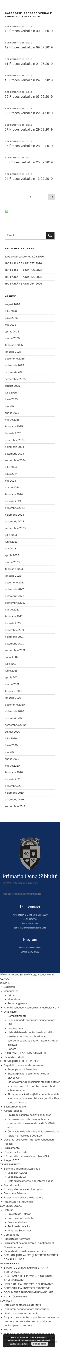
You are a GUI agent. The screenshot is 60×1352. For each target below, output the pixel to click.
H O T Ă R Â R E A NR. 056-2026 (23, 270)
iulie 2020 (11, 738)
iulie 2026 (11, 311)
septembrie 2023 (15, 528)
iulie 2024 (11, 467)
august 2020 (12, 731)
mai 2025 (10, 406)
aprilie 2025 (12, 412)
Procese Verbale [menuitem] (17, 1222)
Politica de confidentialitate (27, 893)
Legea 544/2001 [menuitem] (17, 1172)
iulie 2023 (11, 535)
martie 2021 (12, 684)
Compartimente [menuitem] (17, 1015)
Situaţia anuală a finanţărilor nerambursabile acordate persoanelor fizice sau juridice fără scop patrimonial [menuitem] (33, 1098)
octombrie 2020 (14, 718)
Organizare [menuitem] (10, 1011)
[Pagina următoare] (51, 197)
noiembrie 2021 (14, 636)
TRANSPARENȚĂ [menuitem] (10, 1164)
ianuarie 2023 (13, 575)
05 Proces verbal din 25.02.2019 (29, 162)
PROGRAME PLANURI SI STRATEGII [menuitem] (25, 1053)
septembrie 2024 (15, 460)
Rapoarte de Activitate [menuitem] (17, 1238)
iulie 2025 (11, 392)
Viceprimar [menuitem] (14, 999)
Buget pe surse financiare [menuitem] (23, 1069)
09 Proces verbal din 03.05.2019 (29, 96)
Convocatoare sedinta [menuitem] (21, 1218)
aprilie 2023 (12, 555)
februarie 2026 (14, 345)
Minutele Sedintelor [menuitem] (19, 1230)
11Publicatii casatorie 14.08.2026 (24, 256)
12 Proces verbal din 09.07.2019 (29, 47)
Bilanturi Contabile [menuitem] (15, 1106)
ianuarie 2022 (13, 623)
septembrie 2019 (15, 806)
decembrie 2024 (15, 440)
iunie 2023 (11, 541)
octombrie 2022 (14, 596)
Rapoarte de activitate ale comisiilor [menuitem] (25, 1251)
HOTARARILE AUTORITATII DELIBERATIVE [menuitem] (28, 1284)
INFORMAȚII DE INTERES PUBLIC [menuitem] (19, 1061)
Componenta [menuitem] (11, 1234)
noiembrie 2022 (14, 589)
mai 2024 (10, 480)
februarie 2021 (13, 691)
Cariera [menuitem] (12, 1048)
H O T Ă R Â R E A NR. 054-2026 (23, 283)
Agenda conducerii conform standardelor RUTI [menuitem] (31, 1007)
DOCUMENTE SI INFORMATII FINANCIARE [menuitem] (28, 1292)
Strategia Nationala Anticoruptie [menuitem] (23, 1189)
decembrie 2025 (15, 358)
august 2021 (12, 657)
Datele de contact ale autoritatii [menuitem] (22, 1304)
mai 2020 (10, 752)
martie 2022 (12, 609)
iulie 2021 (10, 663)
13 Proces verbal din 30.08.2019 (29, 30)
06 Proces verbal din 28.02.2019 (29, 145)
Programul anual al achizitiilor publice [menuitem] (29, 1114)
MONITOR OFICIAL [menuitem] (11, 1263)
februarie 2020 (14, 772)
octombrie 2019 (14, 799)
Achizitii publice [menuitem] (13, 1110)
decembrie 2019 (14, 785)
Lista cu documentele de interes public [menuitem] (30, 1180)
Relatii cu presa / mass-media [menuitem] (21, 1313)
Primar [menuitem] (12, 995)
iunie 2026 (11, 318)
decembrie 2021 (14, 630)
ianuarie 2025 (13, 433)
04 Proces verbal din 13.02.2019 (29, 178)
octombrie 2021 (14, 643)
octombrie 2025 (14, 372)
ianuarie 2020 (13, 779)
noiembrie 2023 (14, 514)
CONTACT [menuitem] (6, 1300)
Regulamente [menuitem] (12, 1147)
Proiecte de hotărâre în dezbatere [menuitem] (23, 1197)
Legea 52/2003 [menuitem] (17, 1176)
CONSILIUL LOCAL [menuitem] (11, 1205)
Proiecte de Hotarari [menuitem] (19, 1213)
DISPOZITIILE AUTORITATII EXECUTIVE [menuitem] (27, 1288)
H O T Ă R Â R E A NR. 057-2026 (23, 263)
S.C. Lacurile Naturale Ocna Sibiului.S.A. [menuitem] (27, 1156)
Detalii (25, 1344)
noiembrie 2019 (14, 792)
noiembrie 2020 (14, 711)
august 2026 (12, 304)
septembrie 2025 (15, 379)
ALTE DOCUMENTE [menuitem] (15, 1296)
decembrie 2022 (14, 582)
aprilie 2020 (12, 758)
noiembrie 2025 (14, 365)
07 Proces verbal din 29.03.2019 (29, 129)
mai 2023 (10, 548)
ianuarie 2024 (13, 501)
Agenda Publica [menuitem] (13, 1185)
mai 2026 (10, 324)
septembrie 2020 (15, 724)
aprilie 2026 (12, 331)
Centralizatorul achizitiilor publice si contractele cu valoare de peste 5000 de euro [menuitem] (31, 1123)
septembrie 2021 (15, 650)
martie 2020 (12, 765)
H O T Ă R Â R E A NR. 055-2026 (23, 277)
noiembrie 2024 (14, 446)
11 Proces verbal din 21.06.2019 (29, 63)
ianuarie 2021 (13, 697)
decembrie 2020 (15, 704)
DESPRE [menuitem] (5, 982)
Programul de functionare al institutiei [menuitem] (26, 1309)
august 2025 (12, 385)
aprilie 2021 (12, 677)
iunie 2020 (11, 745)
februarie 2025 (14, 426)
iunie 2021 (11, 670)
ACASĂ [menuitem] (4, 978)
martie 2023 (12, 562)
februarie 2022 (14, 616)
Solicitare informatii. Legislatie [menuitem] (22, 1168)
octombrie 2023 (14, 521)
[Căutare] (50, 235)
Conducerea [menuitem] (11, 991)
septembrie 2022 (15, 602)
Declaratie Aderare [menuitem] (15, 1193)
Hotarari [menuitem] (9, 1210)
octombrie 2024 (14, 453)
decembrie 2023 (15, 507)
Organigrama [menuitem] (15, 1028)
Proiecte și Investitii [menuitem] (15, 1152)
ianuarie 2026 (13, 351)
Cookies (7, 893)
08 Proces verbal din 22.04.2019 (29, 112)
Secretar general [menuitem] (17, 1003)
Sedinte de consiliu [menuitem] (19, 1226)
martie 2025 (12, 419)
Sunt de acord (39, 1343)
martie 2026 (12, 338)
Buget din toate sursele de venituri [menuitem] (24, 1065)
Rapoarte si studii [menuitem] (14, 1057)
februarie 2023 (14, 569)
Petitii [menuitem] (7, 1329)
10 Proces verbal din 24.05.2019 (29, 79)
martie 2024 (12, 487)
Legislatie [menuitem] (10, 986)
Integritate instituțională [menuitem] (18, 1201)
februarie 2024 (14, 494)
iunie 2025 (11, 399)
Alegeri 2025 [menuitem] (11, 1160)
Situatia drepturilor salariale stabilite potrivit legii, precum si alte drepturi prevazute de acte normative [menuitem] (34, 1086)
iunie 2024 (11, 473)
